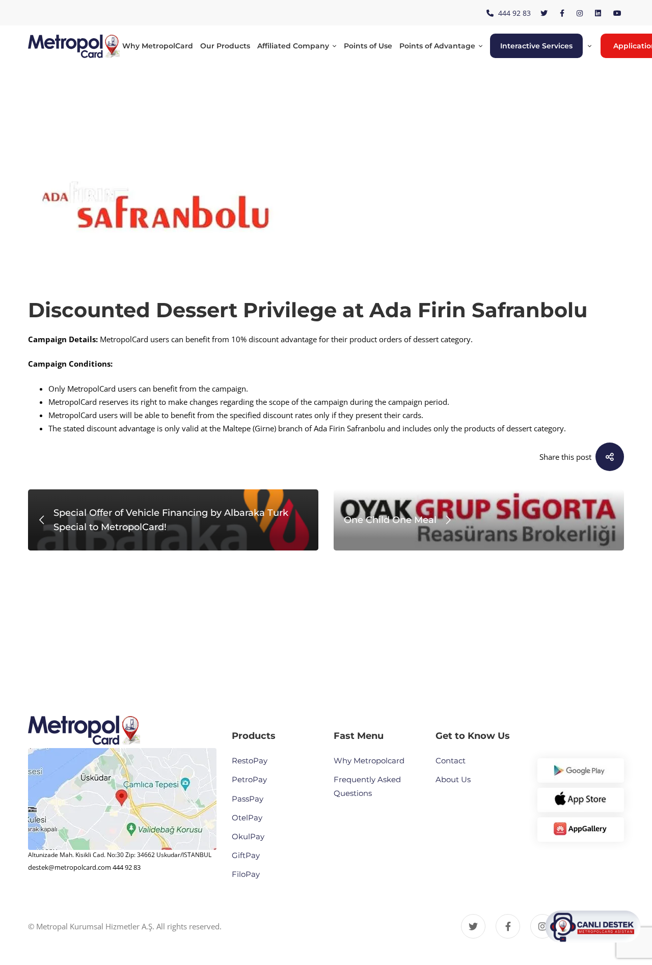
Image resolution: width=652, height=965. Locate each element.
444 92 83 (127, 867)
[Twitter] (473, 926)
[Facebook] (508, 926)
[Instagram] (542, 926)
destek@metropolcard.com (69, 867)
